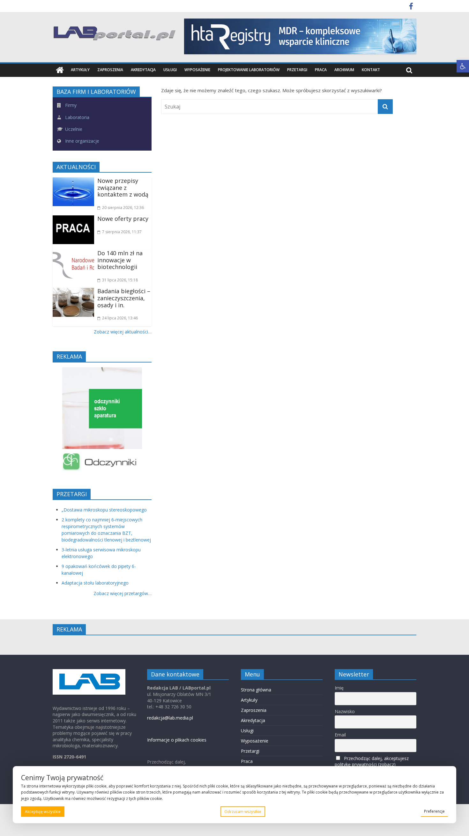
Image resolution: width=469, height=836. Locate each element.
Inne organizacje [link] (81, 141)
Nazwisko (345, 711)
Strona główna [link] (256, 690)
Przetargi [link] (297, 69)
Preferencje (434, 811)
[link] (463, 66)
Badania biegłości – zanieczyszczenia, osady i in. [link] (123, 298)
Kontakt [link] (371, 69)
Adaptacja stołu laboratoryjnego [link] (95, 583)
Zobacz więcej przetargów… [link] (122, 593)
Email (340, 735)
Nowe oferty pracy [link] (122, 218)
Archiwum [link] (344, 69)
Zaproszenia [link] (110, 69)
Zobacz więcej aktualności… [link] (123, 332)
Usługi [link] (170, 69)
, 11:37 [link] (122, 232)
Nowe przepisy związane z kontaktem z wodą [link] (122, 187)
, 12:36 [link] (123, 207)
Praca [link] (321, 69)
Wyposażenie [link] (197, 69)
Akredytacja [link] (143, 69)
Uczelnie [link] (73, 129)
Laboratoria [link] (76, 117)
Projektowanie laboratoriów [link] (248, 69)
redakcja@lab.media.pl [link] (170, 718)
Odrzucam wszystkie (242, 811)
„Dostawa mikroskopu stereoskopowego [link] (104, 510)
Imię (339, 688)
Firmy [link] (70, 105)
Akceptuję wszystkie (43, 811)
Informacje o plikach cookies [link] (176, 740)
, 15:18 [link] (120, 280)
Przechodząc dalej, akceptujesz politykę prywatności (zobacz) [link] (372, 761)
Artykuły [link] (80, 69)
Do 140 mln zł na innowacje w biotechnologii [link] (120, 260)
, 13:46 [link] (120, 318)
